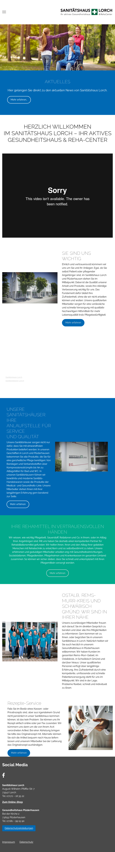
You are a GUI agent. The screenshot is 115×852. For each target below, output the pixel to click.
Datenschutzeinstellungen (19, 828)
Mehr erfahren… (19, 99)
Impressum (8, 842)
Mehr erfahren (73, 322)
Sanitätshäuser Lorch (15, 381)
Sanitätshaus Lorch (14, 377)
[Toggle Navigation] (5, 11)
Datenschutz (26, 842)
